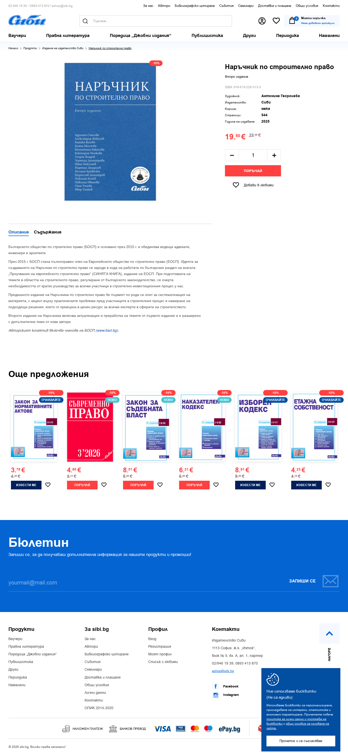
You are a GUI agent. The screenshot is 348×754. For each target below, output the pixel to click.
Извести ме (26, 485)
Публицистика (20, 662)
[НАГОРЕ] (329, 633)
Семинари (245, 6)
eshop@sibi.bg (62, 6)
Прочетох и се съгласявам (300, 741)
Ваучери (15, 639)
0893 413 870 (39, 6)
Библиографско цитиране (195, 6)
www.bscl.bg (107, 330)
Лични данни (95, 693)
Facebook (230, 686)
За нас (148, 6)
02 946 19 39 (17, 6)
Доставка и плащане (274, 6)
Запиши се (302, 581)
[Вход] (262, 20)
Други (13, 669)
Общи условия (307, 6)
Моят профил (160, 654)
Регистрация (159, 646)
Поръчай (253, 171)
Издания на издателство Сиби (62, 48)
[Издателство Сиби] (27, 20)
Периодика (17, 677)
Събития (226, 6)
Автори (164, 6)
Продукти (30, 48)
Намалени (16, 685)
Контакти (331, 6)
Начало (13, 48)
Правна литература (26, 646)
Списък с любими (163, 662)
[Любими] (276, 21)
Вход (152, 639)
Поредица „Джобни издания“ (32, 654)
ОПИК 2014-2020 (99, 708)
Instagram (230, 695)
